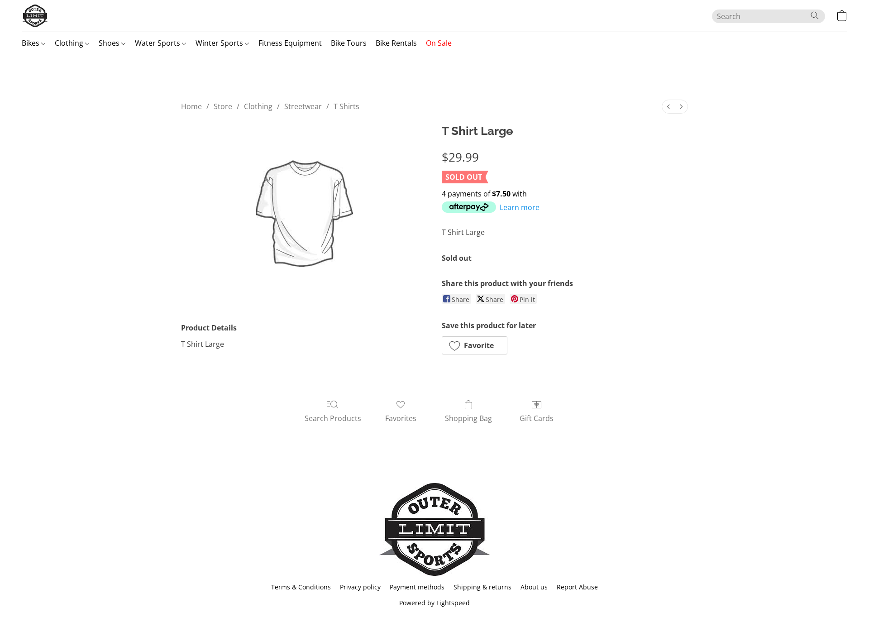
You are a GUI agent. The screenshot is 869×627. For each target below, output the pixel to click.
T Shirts (346, 106)
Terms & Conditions (301, 587)
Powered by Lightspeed (434, 602)
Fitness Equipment (290, 43)
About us (534, 587)
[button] (35, 16)
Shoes (110, 43)
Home (191, 106)
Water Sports (158, 43)
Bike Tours (349, 43)
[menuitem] (668, 106)
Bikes (31, 43)
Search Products (333, 418)
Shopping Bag (468, 418)
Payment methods (417, 587)
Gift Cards (537, 418)
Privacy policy (360, 587)
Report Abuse (577, 587)
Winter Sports (220, 43)
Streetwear (303, 106)
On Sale (439, 43)
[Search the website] (814, 15)
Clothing (70, 43)
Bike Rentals (396, 43)
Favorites (400, 418)
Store (223, 106)
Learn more (520, 207)
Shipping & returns (482, 587)
